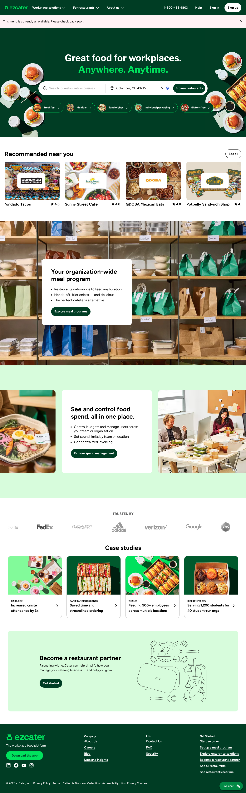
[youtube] (24, 765)
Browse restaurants (189, 88)
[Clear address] (162, 88)
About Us (90, 741)
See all (233, 154)
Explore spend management (94, 453)
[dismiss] (241, 20)
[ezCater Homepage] (16, 7)
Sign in (214, 7)
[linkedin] (8, 765)
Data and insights (96, 760)
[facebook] (16, 765)
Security (152, 753)
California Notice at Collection (81, 783)
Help (198, 7)
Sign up (233, 7)
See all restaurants (212, 766)
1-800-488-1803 (176, 7)
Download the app (25, 755)
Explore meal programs (70, 311)
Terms (56, 783)
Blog (87, 753)
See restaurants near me (217, 772)
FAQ (149, 747)
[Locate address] (167, 88)
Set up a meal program (216, 747)
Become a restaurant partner (220, 760)
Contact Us (154, 741)
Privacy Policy (42, 783)
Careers (89, 747)
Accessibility (110, 783)
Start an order (209, 741)
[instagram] (31, 765)
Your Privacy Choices (134, 783)
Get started (51, 683)
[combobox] (74, 88)
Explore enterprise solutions (219, 753)
